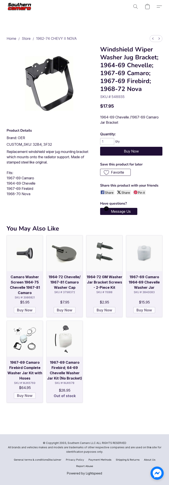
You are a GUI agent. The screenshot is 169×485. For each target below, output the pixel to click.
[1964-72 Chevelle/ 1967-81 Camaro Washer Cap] (65, 253)
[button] (20, 6)
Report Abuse (84, 466)
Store (26, 38)
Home (11, 38)
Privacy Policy (75, 459)
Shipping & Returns (128, 459)
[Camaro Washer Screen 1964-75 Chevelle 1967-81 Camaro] (25, 253)
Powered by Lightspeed (84, 473)
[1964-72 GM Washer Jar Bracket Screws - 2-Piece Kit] (104, 253)
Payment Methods (99, 459)
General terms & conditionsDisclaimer (37, 459)
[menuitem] (153, 38)
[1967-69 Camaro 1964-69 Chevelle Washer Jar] (144, 253)
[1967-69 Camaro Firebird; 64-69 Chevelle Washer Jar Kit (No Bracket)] (65, 339)
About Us (149, 459)
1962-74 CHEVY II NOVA (56, 38)
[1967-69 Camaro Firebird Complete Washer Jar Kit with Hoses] (25, 339)
